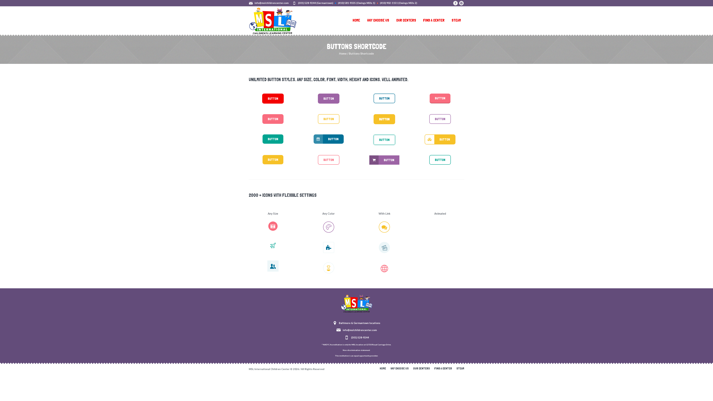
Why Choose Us (399, 368)
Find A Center (443, 368)
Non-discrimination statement (356, 350)
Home (343, 53)
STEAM (460, 368)
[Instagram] (461, 3)
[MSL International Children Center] (356, 303)
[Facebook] (455, 3)
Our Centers (421, 368)
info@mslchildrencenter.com (272, 2)
